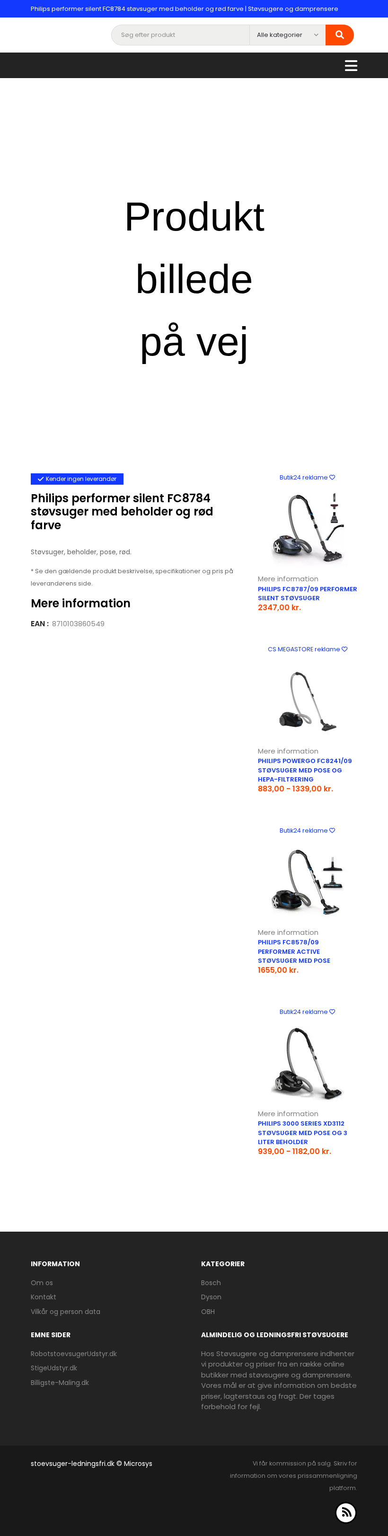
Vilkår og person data (65, 1311)
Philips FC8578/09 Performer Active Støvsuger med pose (294, 951)
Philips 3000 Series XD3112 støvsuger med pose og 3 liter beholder (302, 1132)
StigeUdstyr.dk (54, 1368)
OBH (208, 1311)
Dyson (211, 1297)
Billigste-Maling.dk (60, 1382)
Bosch (211, 1282)
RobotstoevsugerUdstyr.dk (74, 1353)
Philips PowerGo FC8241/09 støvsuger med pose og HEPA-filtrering (305, 770)
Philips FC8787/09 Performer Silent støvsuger (307, 594)
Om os (42, 1282)
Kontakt (43, 1297)
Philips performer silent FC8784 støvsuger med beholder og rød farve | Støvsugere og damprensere (184, 8)
